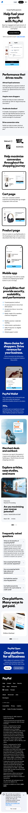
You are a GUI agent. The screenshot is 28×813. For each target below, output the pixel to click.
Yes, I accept (13, 808)
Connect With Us (14, 33)
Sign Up (7, 668)
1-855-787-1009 (21, 36)
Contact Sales (18, 668)
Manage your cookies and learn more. (13, 804)
